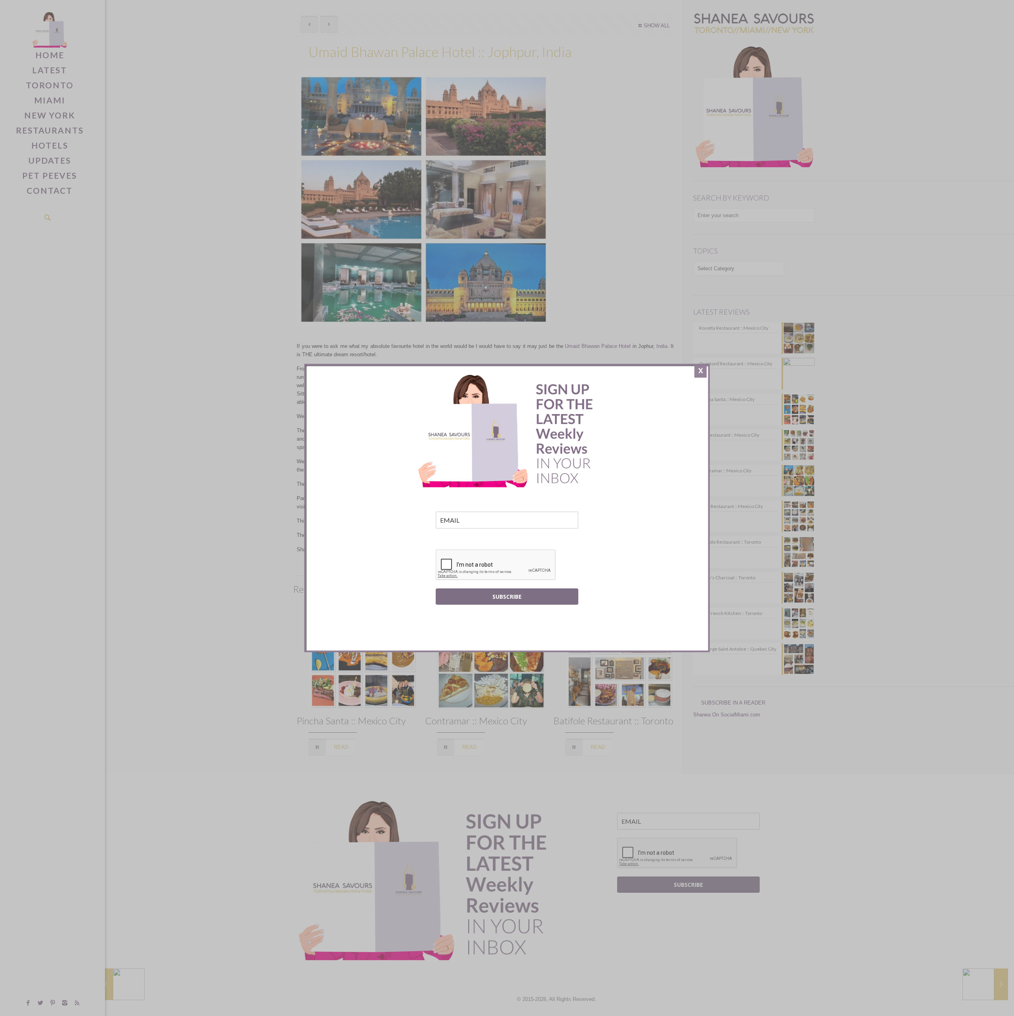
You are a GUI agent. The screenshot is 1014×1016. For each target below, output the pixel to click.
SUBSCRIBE (507, 596)
